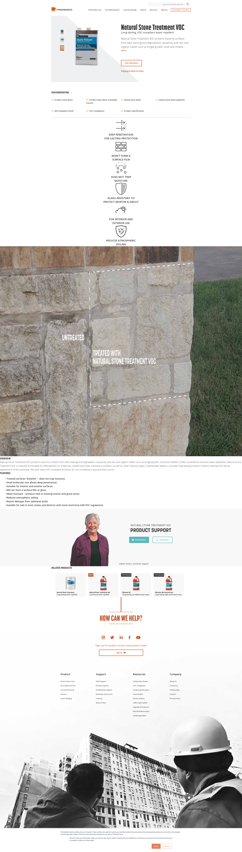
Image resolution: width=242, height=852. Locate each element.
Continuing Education (141, 690)
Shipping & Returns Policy (132, 71)
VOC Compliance (139, 685)
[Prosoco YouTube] (138, 637)
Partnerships (175, 690)
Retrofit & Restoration (141, 711)
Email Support (140, 540)
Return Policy (101, 703)
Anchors (143, 10)
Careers (173, 694)
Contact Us (174, 685)
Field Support (101, 681)
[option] (86, 46)
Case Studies (138, 694)
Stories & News (139, 698)
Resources (153, 10)
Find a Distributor (131, 63)
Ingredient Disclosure (141, 707)
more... (124, 50)
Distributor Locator (181, 10)
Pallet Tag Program (140, 703)
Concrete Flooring (129, 10)
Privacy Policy (175, 698)
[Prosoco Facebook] (129, 637)
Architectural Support (104, 690)
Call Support (164, 540)
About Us (164, 10)
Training (99, 698)
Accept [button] (156, 846)
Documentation (60, 92)
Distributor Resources (104, 694)
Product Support (102, 685)
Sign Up (119, 652)
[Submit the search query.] (187, 4)
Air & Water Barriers (112, 10)
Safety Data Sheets (140, 681)
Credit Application (139, 715)
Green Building (66, 698)
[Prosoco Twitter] (112, 637)
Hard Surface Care (94, 10)
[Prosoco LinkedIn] (121, 637)
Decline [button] (167, 846)
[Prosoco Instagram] (103, 637)
